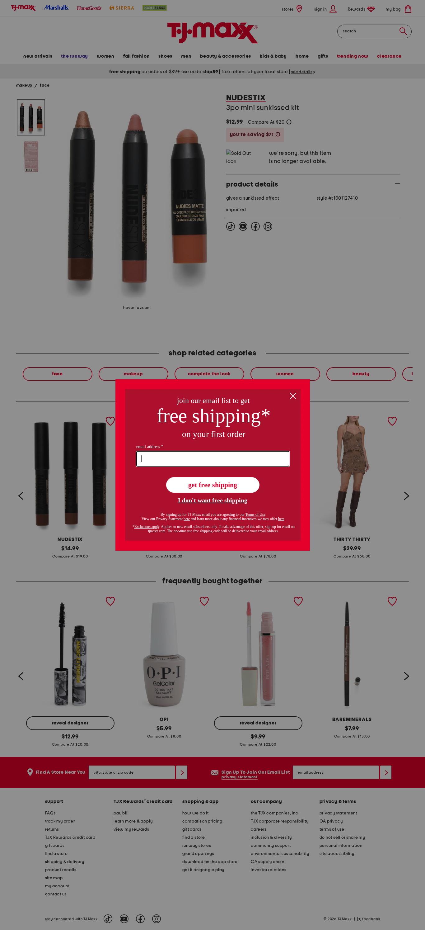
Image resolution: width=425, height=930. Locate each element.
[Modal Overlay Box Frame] (212, 465)
